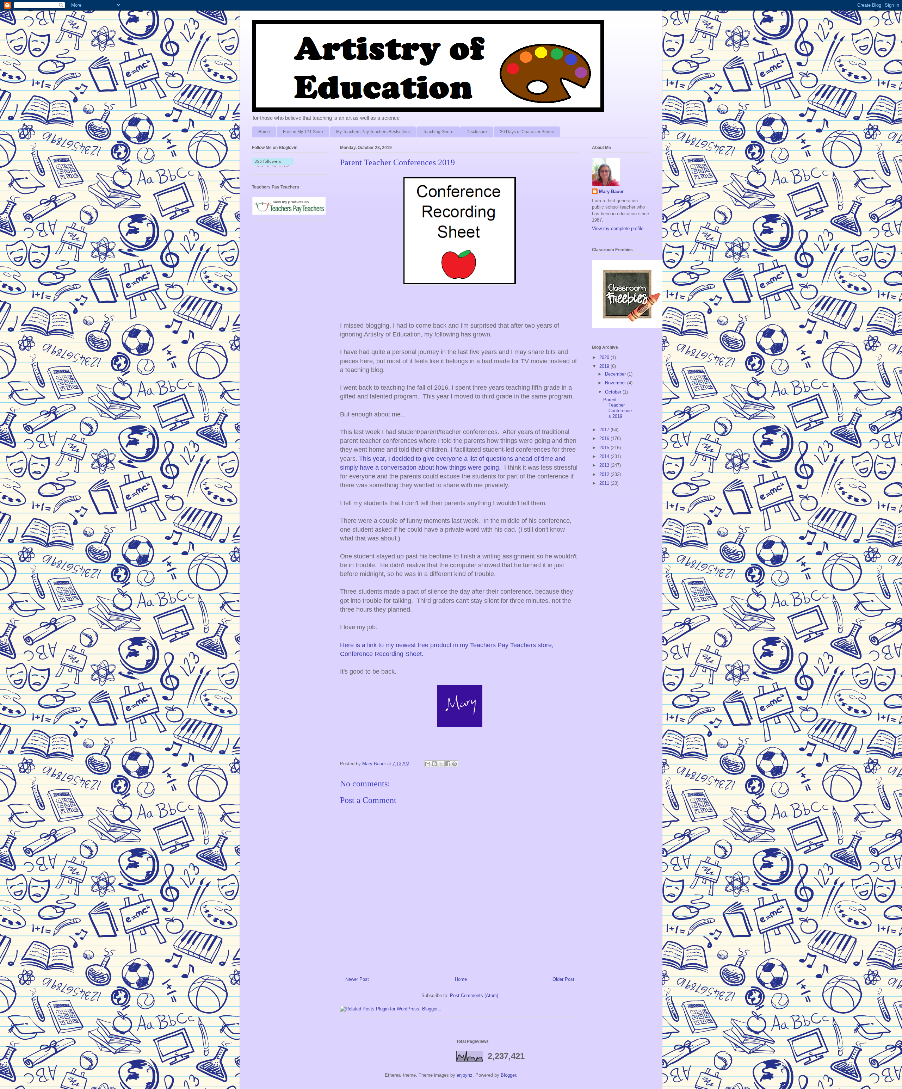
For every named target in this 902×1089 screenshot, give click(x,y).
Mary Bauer (611, 191)
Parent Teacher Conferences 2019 (617, 408)
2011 (605, 483)
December (616, 374)
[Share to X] (441, 763)
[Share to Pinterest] (454, 763)
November (616, 382)
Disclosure (477, 131)
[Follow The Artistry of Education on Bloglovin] (273, 165)
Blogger (508, 1075)
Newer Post (357, 979)
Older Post (563, 979)
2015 (605, 447)
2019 (605, 366)
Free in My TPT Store (303, 131)
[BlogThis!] (434, 763)
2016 (605, 438)
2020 (605, 357)
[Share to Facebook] (447, 763)
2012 (605, 474)
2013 (605, 465)
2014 (605, 456)
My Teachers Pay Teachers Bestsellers (373, 131)
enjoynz (464, 1075)
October (614, 392)
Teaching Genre (438, 131)
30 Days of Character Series (527, 131)
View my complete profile (617, 228)
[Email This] (427, 763)
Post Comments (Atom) (474, 995)
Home (264, 131)
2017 (605, 429)
